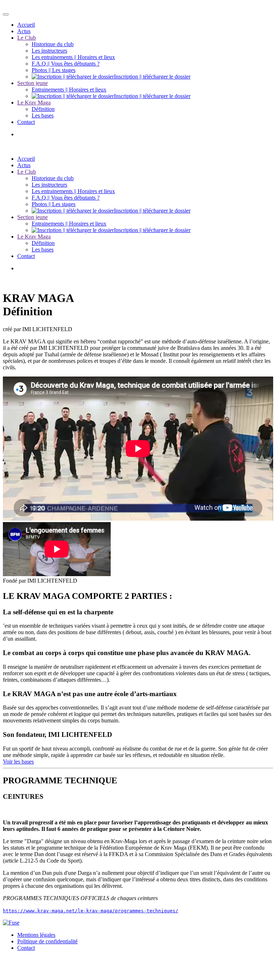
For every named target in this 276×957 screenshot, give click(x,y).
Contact (26, 122)
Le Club (26, 38)
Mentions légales (36, 935)
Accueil (26, 25)
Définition (43, 109)
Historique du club (53, 44)
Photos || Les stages (53, 70)
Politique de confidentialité (47, 941)
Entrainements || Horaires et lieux (69, 89)
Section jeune (32, 83)
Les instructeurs (49, 51)
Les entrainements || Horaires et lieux (73, 57)
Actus (24, 31)
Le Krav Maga (34, 102)
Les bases (43, 115)
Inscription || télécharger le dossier (152, 77)
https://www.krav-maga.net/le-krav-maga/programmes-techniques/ (90, 910)
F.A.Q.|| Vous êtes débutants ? (66, 64)
